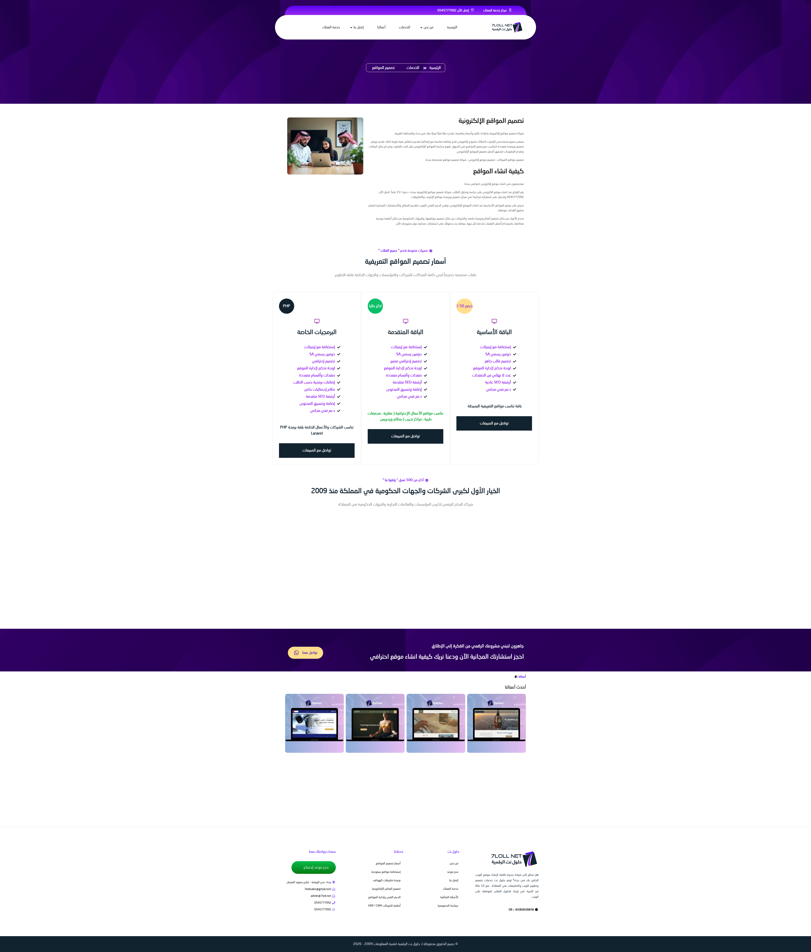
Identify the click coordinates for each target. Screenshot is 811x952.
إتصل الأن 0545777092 (453, 10)
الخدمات (404, 27)
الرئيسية (452, 27)
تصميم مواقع (508, 133)
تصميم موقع (487, 159)
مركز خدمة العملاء (495, 10)
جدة (417, 133)
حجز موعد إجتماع (316, 867)
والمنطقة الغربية (405, 133)
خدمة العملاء (331, 27)
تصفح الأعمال (407, 816)
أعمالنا (381, 27)
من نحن (428, 27)
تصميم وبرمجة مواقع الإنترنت (442, 197)
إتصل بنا (359, 27)
